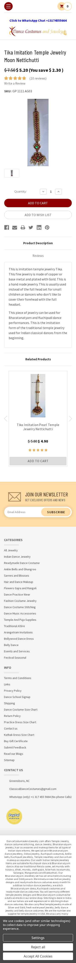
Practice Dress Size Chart (20, 722)
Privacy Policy (13, 690)
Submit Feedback (15, 747)
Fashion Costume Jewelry (20, 601)
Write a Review (14, 83)
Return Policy (12, 716)
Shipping (9, 703)
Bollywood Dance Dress (19, 639)
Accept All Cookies (38, 956)
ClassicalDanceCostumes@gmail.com (32, 789)
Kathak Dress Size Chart (19, 735)
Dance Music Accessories (20, 613)
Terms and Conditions (17, 678)
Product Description (38, 243)
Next (70, 419)
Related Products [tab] (38, 359)
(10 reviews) (37, 78)
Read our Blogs (13, 754)
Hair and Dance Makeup (18, 582)
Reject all (38, 947)
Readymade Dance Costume (22, 563)
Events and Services (17, 651)
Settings (38, 937)
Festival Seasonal (15, 657)
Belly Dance (11, 645)
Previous (5, 419)
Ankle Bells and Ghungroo (20, 569)
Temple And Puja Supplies (20, 620)
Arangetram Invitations (18, 632)
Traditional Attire (14, 626)
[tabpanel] (38, 418)
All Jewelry (11, 550)
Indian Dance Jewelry (17, 556)
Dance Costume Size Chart (20, 709)
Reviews (38, 256)
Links (7, 684)
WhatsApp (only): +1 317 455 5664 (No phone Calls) (40, 797)
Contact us (11, 728)
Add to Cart (38, 461)
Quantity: (20, 191)
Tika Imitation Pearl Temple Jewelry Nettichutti (38, 427)
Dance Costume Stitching (20, 607)
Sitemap (9, 760)
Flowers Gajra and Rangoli (20, 588)
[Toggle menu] (8, 6)
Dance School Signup (17, 697)
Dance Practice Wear (17, 594)
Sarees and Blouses (16, 575)
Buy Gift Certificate (16, 741)
